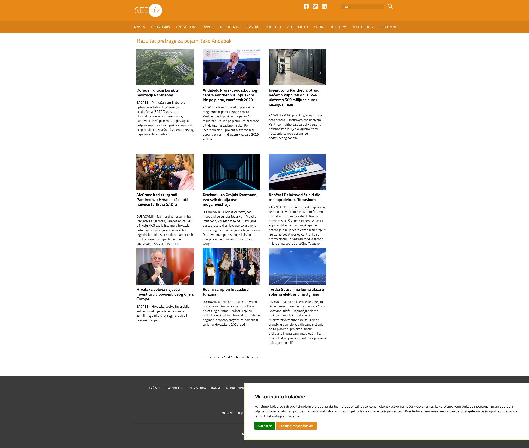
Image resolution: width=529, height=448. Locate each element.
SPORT (319, 26)
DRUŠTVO (273, 26)
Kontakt (226, 412)
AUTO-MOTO (297, 26)
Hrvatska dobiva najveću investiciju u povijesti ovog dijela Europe (165, 294)
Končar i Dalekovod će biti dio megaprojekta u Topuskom (294, 197)
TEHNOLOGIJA (363, 26)
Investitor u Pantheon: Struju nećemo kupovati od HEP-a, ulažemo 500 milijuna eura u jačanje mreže (294, 97)
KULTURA (338, 26)
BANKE (208, 26)
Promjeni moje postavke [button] (296, 426)
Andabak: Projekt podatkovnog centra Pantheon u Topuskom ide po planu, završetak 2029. (230, 94)
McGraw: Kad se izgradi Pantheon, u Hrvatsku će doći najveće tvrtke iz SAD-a (162, 199)
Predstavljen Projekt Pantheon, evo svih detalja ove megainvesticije (230, 199)
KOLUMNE (389, 26)
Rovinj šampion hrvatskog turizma (226, 291)
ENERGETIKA (186, 26)
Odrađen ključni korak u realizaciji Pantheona (157, 92)
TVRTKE (253, 26)
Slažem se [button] (265, 426)
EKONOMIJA (160, 26)
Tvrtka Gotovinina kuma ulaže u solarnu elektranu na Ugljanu (296, 291)
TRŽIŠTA (138, 26)
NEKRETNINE (230, 26)
